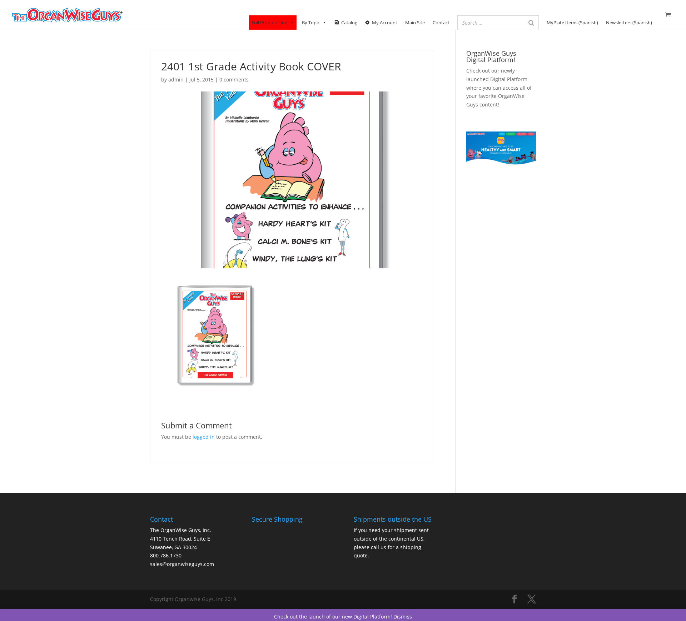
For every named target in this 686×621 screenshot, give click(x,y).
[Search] (531, 23)
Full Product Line (269, 22)
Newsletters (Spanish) (629, 22)
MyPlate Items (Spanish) (572, 22)
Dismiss (402, 616)
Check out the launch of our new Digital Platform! (333, 616)
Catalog (349, 22)
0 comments (234, 79)
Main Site (415, 22)
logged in (204, 436)
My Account (384, 22)
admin (176, 79)
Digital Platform (508, 79)
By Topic (311, 22)
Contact (441, 22)
